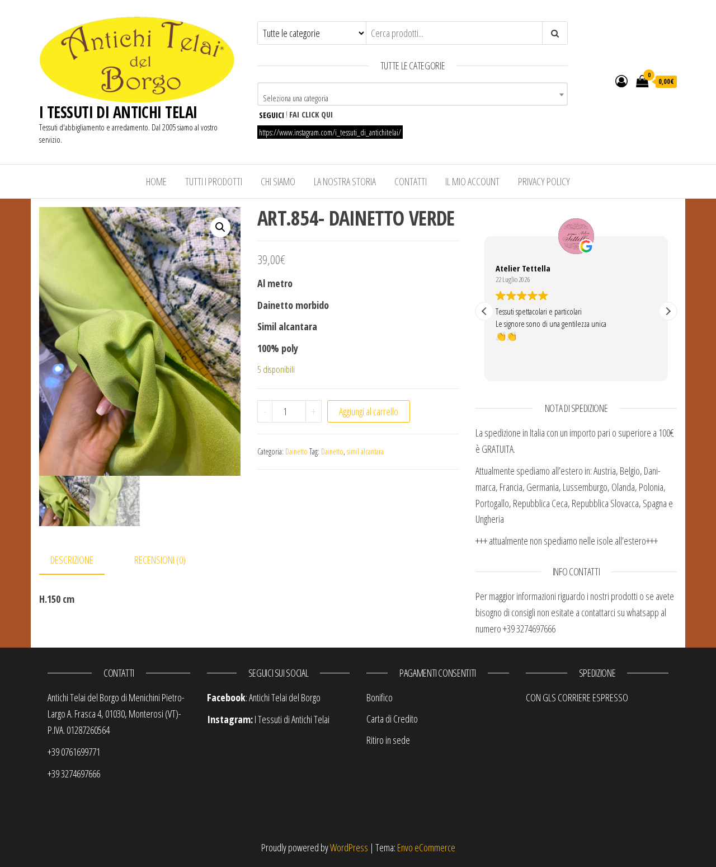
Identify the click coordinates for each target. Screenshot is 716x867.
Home (156, 181)
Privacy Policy (544, 181)
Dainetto (296, 451)
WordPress (349, 847)
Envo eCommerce (426, 847)
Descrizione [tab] (71, 559)
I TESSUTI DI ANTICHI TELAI (118, 112)
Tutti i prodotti (213, 181)
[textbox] (412, 98)
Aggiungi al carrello (368, 411)
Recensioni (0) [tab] (160, 559)
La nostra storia (345, 181)
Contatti (410, 181)
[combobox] (412, 94)
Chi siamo (278, 181)
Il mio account (472, 181)
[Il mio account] (621, 80)
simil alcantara (365, 451)
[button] (220, 227)
